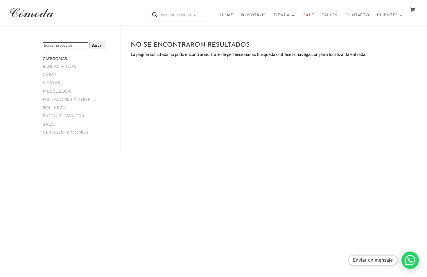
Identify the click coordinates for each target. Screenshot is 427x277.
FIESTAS (51, 83)
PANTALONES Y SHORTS (69, 100)
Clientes (387, 15)
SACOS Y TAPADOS (63, 116)
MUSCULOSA (57, 92)
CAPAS (50, 75)
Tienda (282, 15)
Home (226, 15)
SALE (48, 125)
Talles (330, 15)
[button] (410, 260)
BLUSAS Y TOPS (59, 67)
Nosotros (253, 15)
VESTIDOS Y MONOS (65, 133)
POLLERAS (54, 108)
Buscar (97, 45)
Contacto (357, 15)
